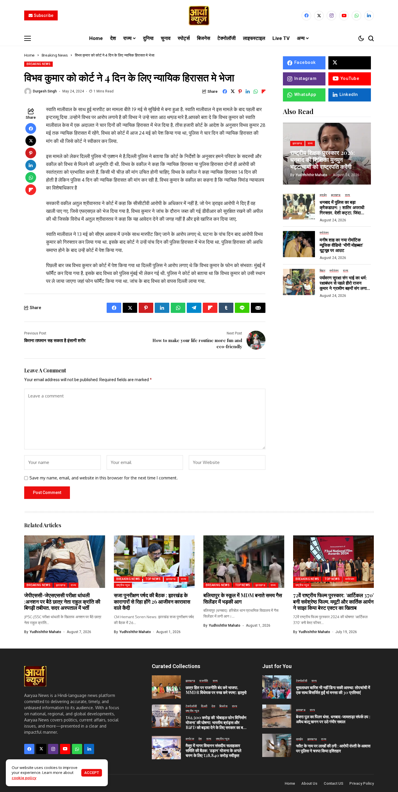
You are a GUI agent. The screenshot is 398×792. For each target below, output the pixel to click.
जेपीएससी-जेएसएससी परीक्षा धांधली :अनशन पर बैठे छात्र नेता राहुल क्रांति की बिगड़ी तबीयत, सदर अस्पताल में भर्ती (62, 601)
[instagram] (331, 15)
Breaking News (55, 55)
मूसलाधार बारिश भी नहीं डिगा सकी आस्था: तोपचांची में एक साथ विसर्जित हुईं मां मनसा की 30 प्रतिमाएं (333, 690)
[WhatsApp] (356, 15)
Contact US (333, 783)
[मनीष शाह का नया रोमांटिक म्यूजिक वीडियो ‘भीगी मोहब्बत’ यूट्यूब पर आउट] (299, 244)
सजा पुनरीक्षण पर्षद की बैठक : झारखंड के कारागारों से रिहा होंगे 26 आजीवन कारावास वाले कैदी (152, 601)
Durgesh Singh (45, 91)
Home (29, 55)
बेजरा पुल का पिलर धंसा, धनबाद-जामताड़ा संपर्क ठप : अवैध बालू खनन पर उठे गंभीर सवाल (333, 719)
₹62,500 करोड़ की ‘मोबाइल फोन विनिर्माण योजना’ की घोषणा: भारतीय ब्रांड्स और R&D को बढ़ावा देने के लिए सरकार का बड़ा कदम (216, 725)
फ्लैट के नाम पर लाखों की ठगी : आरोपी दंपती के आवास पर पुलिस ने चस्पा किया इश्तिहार (333, 748)
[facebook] (306, 15)
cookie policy (24, 777)
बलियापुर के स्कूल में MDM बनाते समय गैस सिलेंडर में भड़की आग (242, 598)
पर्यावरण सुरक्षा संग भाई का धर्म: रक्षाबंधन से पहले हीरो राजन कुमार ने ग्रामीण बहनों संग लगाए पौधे (344, 285)
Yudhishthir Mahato (311, 175)
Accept (91, 772)
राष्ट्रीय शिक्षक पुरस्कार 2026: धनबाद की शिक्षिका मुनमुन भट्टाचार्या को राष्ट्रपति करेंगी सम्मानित (322, 162)
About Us (309, 783)
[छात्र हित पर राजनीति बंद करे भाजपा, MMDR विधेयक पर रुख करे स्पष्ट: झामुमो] (166, 687)
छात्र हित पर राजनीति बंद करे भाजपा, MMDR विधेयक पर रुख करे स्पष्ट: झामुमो (216, 690)
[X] (319, 15)
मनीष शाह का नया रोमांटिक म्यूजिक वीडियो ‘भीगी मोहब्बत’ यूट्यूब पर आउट (341, 245)
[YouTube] (344, 15)
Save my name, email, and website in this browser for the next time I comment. (103, 478)
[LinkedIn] (369, 15)
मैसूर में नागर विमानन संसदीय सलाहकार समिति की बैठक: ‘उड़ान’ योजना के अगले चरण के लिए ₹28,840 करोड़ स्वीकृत (213, 750)
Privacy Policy (361, 783)
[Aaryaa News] (199, 15)
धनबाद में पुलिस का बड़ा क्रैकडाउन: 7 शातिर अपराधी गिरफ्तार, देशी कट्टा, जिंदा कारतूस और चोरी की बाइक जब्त (344, 210)
